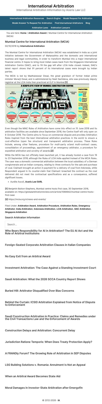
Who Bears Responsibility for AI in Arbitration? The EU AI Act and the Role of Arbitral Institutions (49, 232)
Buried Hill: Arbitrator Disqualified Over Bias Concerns (39, 290)
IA (59, 400)
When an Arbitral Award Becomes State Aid (32, 376)
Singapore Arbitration (16, 212)
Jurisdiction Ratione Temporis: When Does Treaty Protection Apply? (48, 341)
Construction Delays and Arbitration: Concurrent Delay (40, 330)
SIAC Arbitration (82, 209)
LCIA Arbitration (65, 209)
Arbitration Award (27, 205)
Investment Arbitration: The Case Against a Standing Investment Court (50, 267)
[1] (66, 82)
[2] (52, 150)
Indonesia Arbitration (44, 209)
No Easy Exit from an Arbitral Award (27, 256)
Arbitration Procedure (48, 205)
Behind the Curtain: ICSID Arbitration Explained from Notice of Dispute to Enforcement (50, 303)
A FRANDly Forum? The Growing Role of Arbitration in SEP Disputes (48, 353)
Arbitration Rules (68, 205)
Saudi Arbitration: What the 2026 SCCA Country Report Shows (45, 279)
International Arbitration (51, 6)
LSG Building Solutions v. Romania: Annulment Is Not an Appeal (45, 364)
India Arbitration (24, 209)
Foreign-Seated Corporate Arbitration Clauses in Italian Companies (48, 244)
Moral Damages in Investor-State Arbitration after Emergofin (44, 387)
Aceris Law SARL (33, 181)
